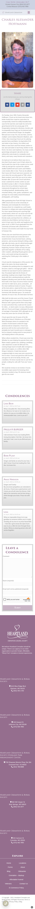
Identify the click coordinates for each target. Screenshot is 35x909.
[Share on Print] (23, 105)
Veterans (8, 884)
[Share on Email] (17, 105)
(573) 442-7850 (23, 6)
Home (9, 863)
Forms (10, 867)
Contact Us (24, 884)
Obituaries (22, 871)
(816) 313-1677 (25, 4)
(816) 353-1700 (18, 691)
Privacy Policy (13, 901)
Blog (8, 871)
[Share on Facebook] (7, 105)
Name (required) (8, 580)
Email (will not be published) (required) (15, 589)
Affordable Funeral (16, 879)
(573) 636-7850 (18, 727)
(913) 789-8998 (18, 767)
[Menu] (28, 12)
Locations (22, 863)
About (23, 867)
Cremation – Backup (16, 875)
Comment (6, 556)
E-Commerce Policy (16, 888)
